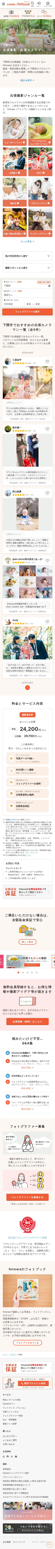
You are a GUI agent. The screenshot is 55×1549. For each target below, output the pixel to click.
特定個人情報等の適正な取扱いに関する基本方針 (24, 1481)
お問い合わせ (9, 1444)
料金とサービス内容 (12, 1400)
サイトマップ (19, 1542)
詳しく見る (27, 941)
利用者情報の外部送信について (16, 1485)
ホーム (5, 1355)
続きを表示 (26, 80)
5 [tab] (36, 972)
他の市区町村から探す (16, 256)
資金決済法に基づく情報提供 (15, 1493)
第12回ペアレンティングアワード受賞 (27, 1237)
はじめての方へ (10, 1436)
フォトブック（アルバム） (15, 1408)
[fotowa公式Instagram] (4, 1456)
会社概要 (7, 1542)
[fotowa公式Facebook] (16, 1456)
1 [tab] (18, 972)
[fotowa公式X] (12, 1456)
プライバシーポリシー (13, 1477)
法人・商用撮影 (10, 1419)
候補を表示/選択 (44, 282)
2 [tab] (23, 972)
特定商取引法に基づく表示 (15, 1489)
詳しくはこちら (32, 852)
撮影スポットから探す (16, 267)
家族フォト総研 (10, 1423)
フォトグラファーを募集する (27, 1197)
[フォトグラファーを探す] (27, 311)
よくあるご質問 (10, 1440)
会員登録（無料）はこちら (27, 1021)
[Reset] (49, 286)
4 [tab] (32, 972)
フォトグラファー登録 (13, 1415)
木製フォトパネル (11, 1411)
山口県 (12, 1355)
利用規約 (14, 819)
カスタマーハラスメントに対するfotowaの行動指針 (26, 1497)
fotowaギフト (9, 1403)
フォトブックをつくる (27, 1342)
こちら (28, 855)
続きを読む (26, 1067)
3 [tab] (27, 972)
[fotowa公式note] (7, 1456)
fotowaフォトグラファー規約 (16, 1473)
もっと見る (26, 241)
